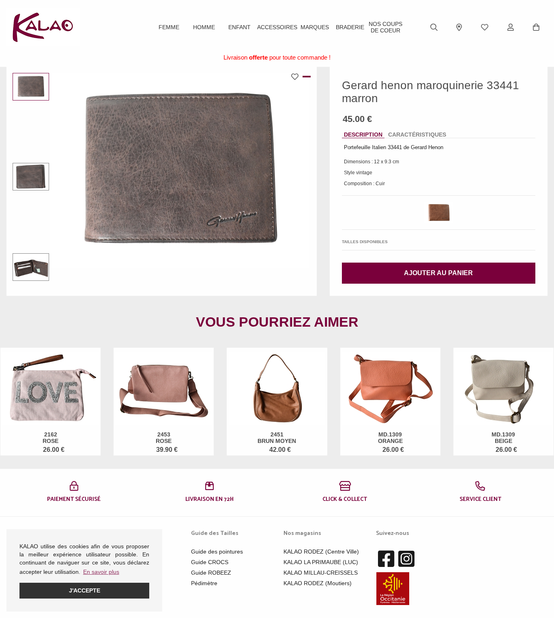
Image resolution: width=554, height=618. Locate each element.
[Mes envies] (484, 27)
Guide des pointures (217, 551)
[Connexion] (510, 27)
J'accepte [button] (84, 590)
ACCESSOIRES (277, 27)
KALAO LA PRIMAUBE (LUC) (320, 562)
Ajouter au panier (438, 272)
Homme (204, 27)
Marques (315, 27)
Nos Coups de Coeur (385, 27)
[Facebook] (386, 559)
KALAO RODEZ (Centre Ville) (321, 551)
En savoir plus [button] (101, 572)
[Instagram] (406, 559)
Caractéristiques (417, 134)
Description (363, 134)
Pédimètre (204, 583)
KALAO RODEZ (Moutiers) (317, 583)
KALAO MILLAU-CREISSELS (320, 572)
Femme (169, 27)
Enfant (239, 27)
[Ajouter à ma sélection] (297, 76)
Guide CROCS (209, 562)
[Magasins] (459, 27)
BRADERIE (350, 27)
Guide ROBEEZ (211, 572)
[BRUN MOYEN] (438, 212)
